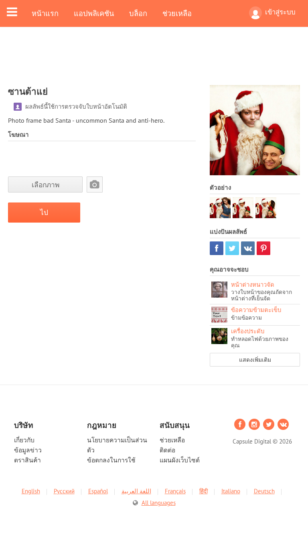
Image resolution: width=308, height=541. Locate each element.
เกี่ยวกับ (24, 440)
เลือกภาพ (45, 184)
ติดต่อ (167, 450)
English (31, 491)
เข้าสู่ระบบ (280, 12)
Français (175, 491)
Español (98, 491)
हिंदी (203, 491)
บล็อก (138, 13)
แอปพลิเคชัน (94, 13)
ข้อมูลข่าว (28, 450)
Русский (64, 491)
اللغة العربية (136, 491)
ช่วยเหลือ (177, 13)
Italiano (230, 491)
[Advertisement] (154, 61)
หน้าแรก (45, 13)
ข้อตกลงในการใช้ (111, 460)
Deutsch (264, 491)
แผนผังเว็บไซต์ (180, 460)
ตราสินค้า (27, 460)
